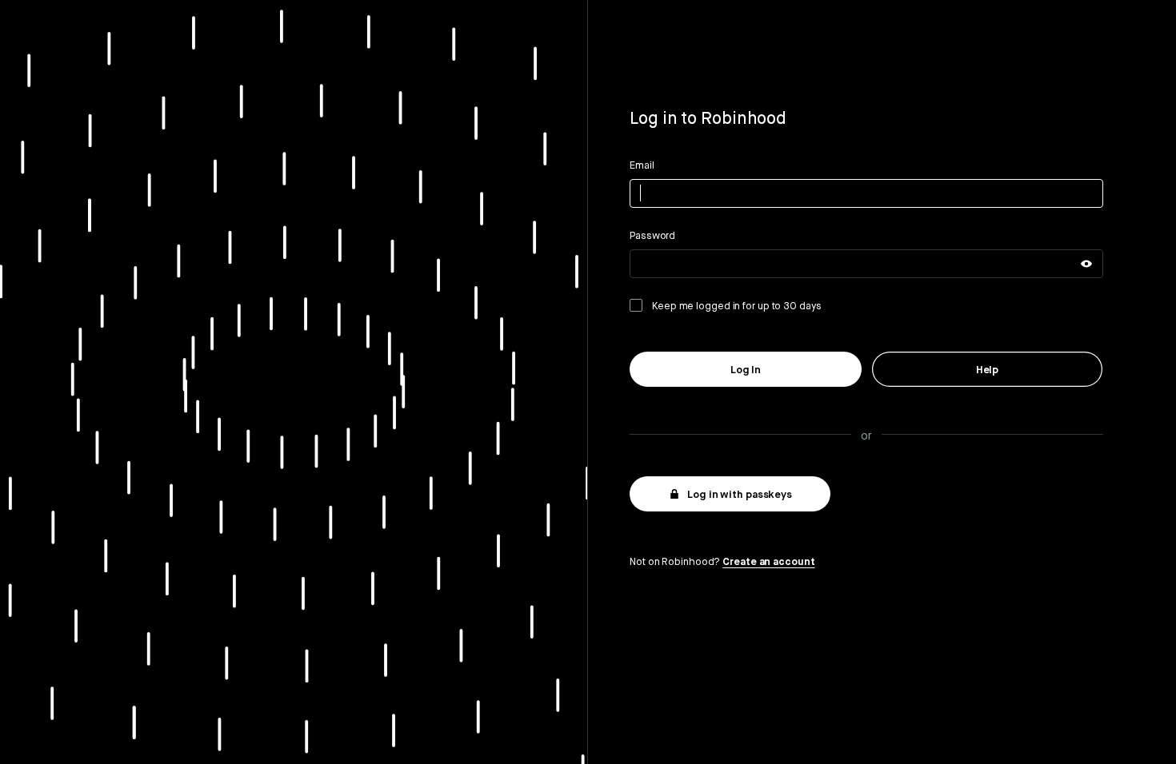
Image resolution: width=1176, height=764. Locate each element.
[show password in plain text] (1086, 263)
